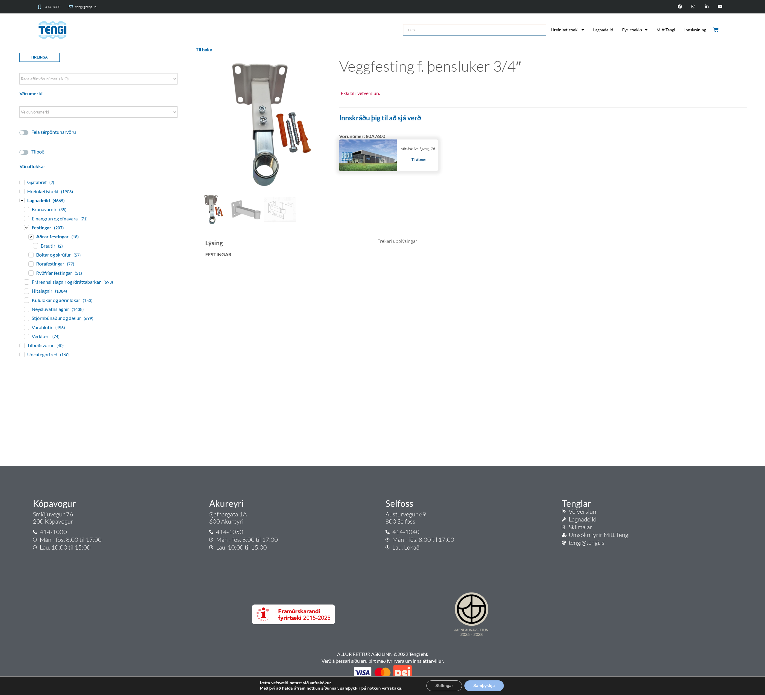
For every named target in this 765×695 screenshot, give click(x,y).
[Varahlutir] (26, 327)
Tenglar (576, 503)
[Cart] (716, 30)
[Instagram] (693, 6)
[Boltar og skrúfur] (30, 254)
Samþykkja (484, 685)
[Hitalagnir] (26, 291)
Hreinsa (39, 57)
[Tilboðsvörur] (21, 345)
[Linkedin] (706, 6)
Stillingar (444, 685)
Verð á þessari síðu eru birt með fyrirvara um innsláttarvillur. (383, 661)
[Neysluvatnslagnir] (26, 309)
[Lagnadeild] (21, 200)
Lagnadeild (603, 29)
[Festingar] (26, 227)
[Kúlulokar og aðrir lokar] (26, 299)
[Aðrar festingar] (30, 236)
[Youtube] (720, 6)
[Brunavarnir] (26, 209)
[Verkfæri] (26, 336)
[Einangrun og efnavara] (26, 218)
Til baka (204, 49)
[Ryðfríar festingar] (30, 272)
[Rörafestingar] (30, 263)
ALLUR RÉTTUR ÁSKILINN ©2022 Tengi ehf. (382, 654)
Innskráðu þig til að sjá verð (380, 117)
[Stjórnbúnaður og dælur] (26, 318)
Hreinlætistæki (565, 29)
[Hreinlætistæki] (21, 191)
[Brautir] (35, 245)
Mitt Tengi (666, 29)
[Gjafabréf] (21, 182)
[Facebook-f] (680, 6)
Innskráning (695, 29)
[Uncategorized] (21, 354)
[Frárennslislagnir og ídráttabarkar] (26, 281)
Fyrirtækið (632, 29)
